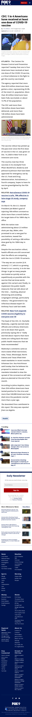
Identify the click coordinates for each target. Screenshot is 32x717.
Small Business (5, 603)
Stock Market (5, 601)
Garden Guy (18, 578)
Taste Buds (18, 615)
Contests (17, 632)
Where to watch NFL (19, 656)
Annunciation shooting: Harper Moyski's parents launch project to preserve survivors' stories (10, 518)
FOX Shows (18, 597)
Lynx (2, 586)
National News (5, 558)
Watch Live (24, 2)
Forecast (17, 560)
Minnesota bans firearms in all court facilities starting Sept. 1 (20, 454)
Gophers (3, 578)
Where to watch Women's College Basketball (19, 681)
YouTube (3, 671)
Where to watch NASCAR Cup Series (19, 667)
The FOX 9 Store (19, 624)
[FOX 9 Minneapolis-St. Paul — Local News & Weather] (6, 3)
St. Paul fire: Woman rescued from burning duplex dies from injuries (20, 439)
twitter (16, 698)
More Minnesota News (10, 507)
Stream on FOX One (19, 652)
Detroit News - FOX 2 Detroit (5, 640)
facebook (12, 698)
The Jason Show (19, 599)
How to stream (5, 655)
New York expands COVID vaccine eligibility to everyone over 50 (13, 314)
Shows (17, 595)
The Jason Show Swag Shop (19, 621)
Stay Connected (5, 652)
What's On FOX (19, 638)
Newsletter (4, 661)
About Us (18, 628)
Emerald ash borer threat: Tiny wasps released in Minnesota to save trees (9, 511)
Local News (4, 556)
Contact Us (18, 630)
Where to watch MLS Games (19, 688)
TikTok (3, 669)
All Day (17, 603)
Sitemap (17, 640)
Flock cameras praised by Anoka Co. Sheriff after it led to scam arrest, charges (11, 533)
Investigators (5, 562)
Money (4, 595)
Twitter (3, 667)
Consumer (4, 566)
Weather (18, 554)
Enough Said (18, 605)
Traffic (16, 567)
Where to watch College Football (19, 659)
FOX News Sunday (6, 568)
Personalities (18, 634)
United (3, 588)
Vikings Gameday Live (19, 607)
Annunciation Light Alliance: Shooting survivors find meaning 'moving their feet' (10, 526)
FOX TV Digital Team (16, 28)
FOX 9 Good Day (19, 601)
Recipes (17, 580)
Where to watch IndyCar (19, 671)
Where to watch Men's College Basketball (19, 676)
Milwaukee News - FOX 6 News (6, 633)
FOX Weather (18, 569)
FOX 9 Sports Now (20, 612)
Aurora (3, 590)
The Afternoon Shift (19, 617)
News (3, 554)
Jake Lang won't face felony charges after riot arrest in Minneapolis (20, 446)
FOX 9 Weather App (19, 557)
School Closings (19, 562)
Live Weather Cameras (18, 564)
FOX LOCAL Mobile (4, 658)
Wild (2, 582)
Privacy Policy (18, 498)
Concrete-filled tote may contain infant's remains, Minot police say (19, 431)
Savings (3, 605)
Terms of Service (17, 500)
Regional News (4, 629)
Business (3, 599)
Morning (18, 574)
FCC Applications (19, 646)
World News (4, 560)
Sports (3, 574)
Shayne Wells (18, 576)
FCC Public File (19, 644)
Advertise (17, 642)
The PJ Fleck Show (20, 610)
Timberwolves (5, 584)
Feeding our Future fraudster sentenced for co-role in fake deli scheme (10, 541)
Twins (3, 580)
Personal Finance (6, 597)
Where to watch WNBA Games (19, 685)
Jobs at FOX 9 (18, 636)
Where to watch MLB (19, 663)
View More (26, 507)
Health (23, 28)
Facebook (4, 663)
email (19, 698)
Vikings (3, 576)
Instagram (4, 665)
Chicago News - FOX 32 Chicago (5, 636)
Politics (3, 564)
